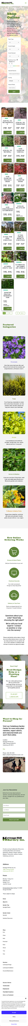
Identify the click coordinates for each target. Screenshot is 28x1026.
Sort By (10, 77)
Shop (4, 930)
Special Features (12, 70)
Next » (22, 313)
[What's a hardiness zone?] (17, 60)
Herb (4, 938)
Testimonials (6, 985)
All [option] (10, 42)
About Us (5, 902)
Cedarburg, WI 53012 (8, 871)
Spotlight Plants (6, 907)
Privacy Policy (14, 1024)
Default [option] (11, 80)
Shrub (4, 947)
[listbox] (14, 42)
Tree (4, 950)
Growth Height (11, 46)
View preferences (14, 1021)
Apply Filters (14, 92)
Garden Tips (6, 905)
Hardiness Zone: (12, 60)
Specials (5, 915)
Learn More (9, 132)
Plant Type (10, 39)
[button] (26, 998)
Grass (4, 935)
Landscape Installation (8, 967)
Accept (14, 1012)
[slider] (9, 66)
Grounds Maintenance (8, 970)
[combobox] (14, 74)
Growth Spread (11, 53)
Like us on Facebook (8, 995)
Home (4, 898)
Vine (4, 954)
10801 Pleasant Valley (8, 869)
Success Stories (7, 982)
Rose (4, 944)
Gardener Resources (7, 918)
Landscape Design (7, 964)
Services (5, 962)
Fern (4, 932)
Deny (14, 1016)
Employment (6, 988)
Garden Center (6, 913)
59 (17, 313)
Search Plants (11, 84)
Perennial (5, 941)
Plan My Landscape (14, 695)
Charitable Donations (8, 992)
